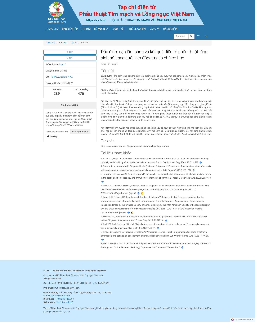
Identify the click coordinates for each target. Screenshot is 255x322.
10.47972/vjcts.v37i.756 (62, 77)
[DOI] (142, 193)
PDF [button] (71, 52)
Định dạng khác (79, 131)
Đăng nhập (170, 28)
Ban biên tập (70, 28)
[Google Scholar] (200, 162)
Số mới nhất (101, 28)
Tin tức (86, 28)
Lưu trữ (62, 42)
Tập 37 (74, 42)
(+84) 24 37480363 (64, 299)
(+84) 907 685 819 (64, 302)
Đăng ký (154, 28)
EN (206, 36)
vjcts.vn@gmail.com (60, 295)
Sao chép (53, 136)
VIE (198, 36)
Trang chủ (52, 28)
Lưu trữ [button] (118, 28)
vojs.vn (250, 320)
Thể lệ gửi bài (137, 28)
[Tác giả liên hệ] (117, 63)
